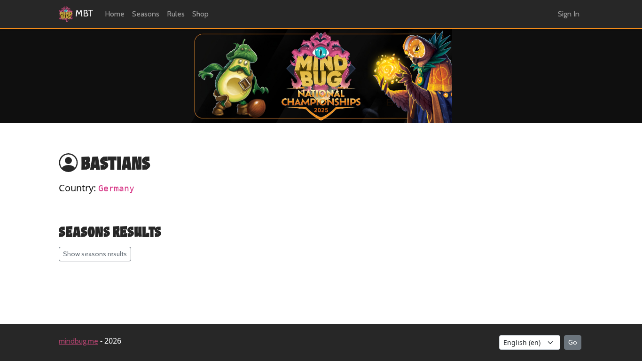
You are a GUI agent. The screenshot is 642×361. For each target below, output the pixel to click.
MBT (83, 13)
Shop (200, 13)
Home (115, 13)
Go (572, 342)
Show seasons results (95, 254)
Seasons (145, 13)
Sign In (568, 13)
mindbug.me (78, 341)
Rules (176, 13)
